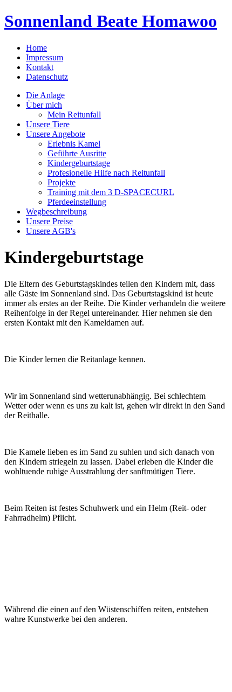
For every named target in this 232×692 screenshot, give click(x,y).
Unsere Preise (49, 221)
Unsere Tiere (48, 124)
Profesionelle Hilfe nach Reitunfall (106, 172)
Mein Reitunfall (74, 114)
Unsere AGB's (51, 231)
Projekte (61, 182)
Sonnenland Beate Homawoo (110, 21)
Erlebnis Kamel (73, 143)
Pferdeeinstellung (76, 201)
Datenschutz (47, 76)
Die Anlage (45, 95)
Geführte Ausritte (76, 153)
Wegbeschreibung (56, 211)
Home (36, 47)
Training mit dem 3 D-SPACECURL (110, 192)
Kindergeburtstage (78, 163)
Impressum (44, 57)
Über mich (44, 104)
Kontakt (39, 67)
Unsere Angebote (55, 134)
